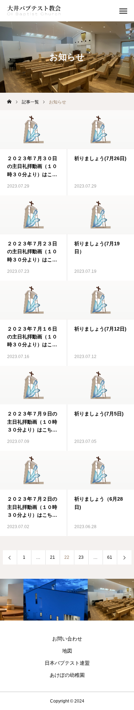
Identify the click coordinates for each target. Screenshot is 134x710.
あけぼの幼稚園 (67, 675)
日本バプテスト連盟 (67, 663)
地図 (67, 651)
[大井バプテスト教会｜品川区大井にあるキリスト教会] (34, 10)
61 (109, 557)
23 (81, 557)
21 (52, 557)
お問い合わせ (67, 639)
